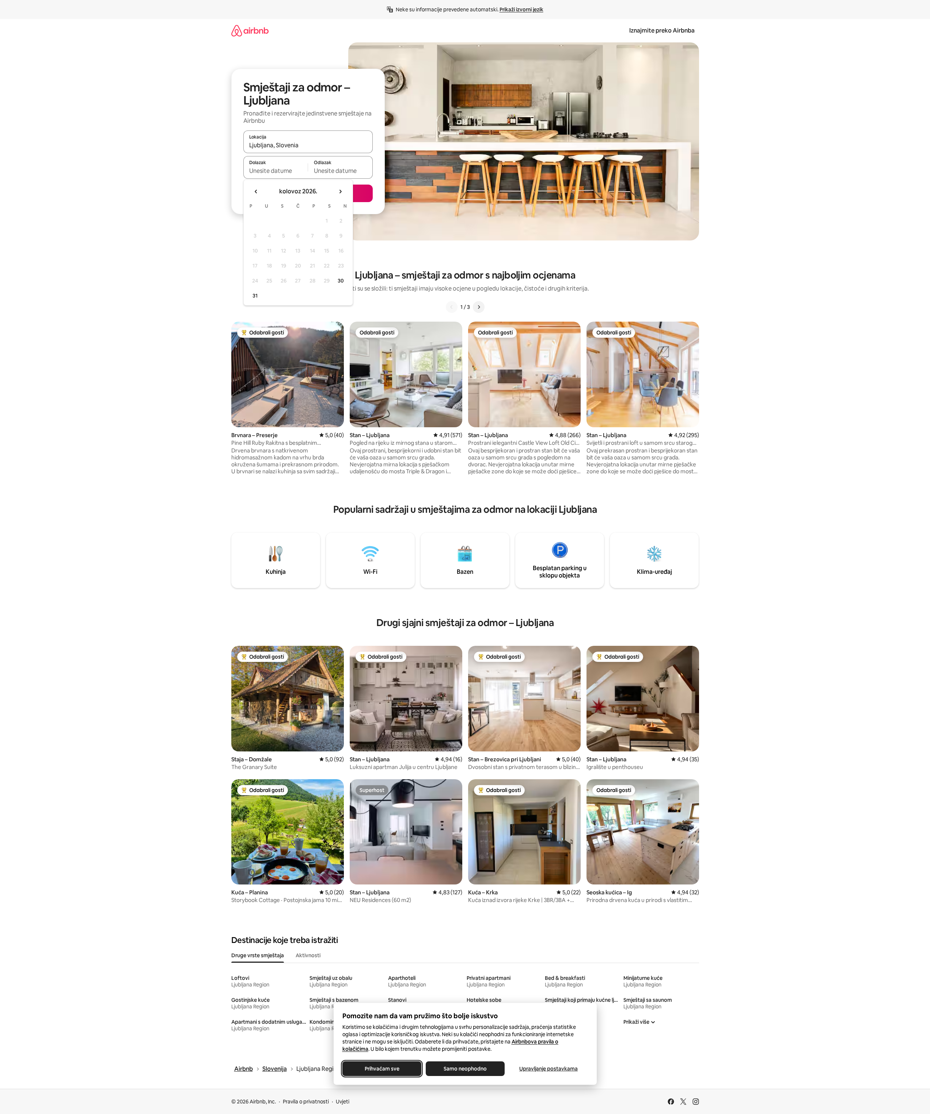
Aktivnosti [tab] (308, 955)
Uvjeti (342, 1101)
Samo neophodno (465, 1068)
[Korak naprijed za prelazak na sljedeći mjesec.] (340, 191)
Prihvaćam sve (381, 1068)
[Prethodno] (452, 307)
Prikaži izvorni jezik (521, 9)
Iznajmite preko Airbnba (662, 30)
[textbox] (275, 170)
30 (341, 280)
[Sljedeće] (479, 307)
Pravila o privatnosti (306, 1101)
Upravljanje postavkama (548, 1068)
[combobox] (308, 145)
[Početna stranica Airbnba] (250, 30)
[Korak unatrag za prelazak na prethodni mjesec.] (256, 191)
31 (255, 295)
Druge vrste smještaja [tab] (257, 955)
